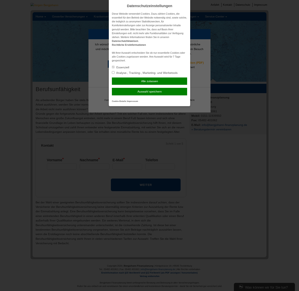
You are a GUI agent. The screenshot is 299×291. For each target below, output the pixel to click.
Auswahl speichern (149, 91)
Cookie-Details (119, 101)
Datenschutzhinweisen (125, 41)
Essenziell (122, 67)
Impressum (132, 101)
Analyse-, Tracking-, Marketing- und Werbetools (147, 72)
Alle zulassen (149, 81)
